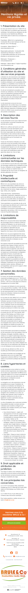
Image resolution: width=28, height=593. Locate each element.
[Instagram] (18, 3)
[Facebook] (15, 3)
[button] (25, 3)
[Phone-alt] (13, 3)
